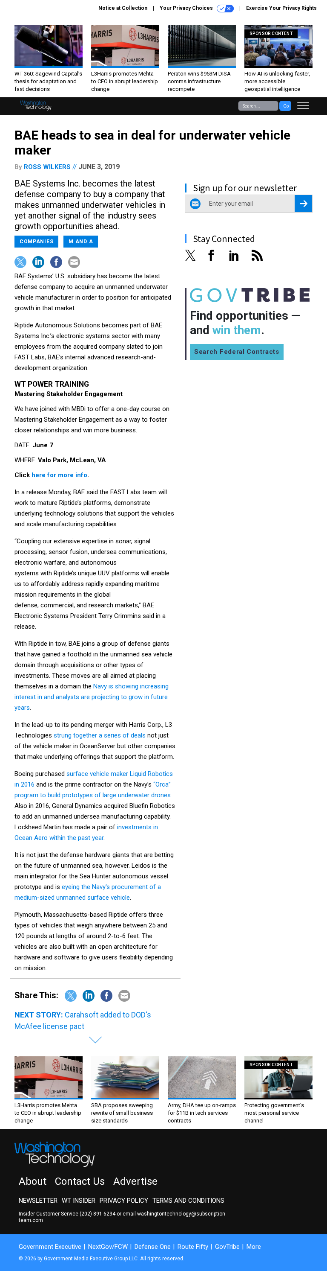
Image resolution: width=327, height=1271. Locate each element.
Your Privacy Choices (187, 8)
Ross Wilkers (47, 167)
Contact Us (80, 1181)
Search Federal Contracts (236, 352)
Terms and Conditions (188, 1200)
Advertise (135, 1181)
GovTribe (227, 1247)
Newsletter (38, 1200)
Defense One (153, 1247)
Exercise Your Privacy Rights (281, 8)
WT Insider (78, 1200)
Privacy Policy (124, 1200)
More (254, 1247)
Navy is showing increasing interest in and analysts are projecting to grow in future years (91, 696)
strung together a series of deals (100, 735)
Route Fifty (193, 1247)
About (32, 1181)
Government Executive (50, 1247)
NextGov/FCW (108, 1247)
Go (286, 106)
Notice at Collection (122, 8)
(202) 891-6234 (97, 1214)
